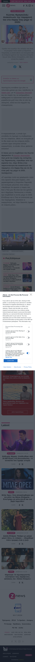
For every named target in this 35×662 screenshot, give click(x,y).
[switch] (28, 331)
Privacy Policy (28, 367)
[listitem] (17, 327)
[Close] (31, 295)
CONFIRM (10, 360)
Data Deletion (7, 367)
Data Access (17, 367)
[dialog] (17, 331)
